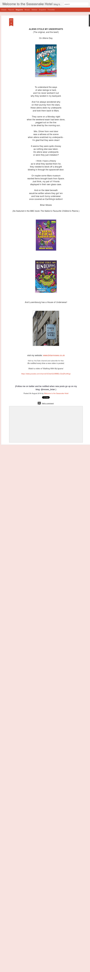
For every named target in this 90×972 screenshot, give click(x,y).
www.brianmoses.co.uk (54, 355)
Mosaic (27, 9)
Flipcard (11, 9)
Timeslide (51, 9)
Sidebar (34, 9)
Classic (3, 9)
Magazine (19, 9)
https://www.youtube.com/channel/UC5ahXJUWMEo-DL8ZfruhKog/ (46, 373)
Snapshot (42, 9)
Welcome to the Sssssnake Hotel (56, 393)
